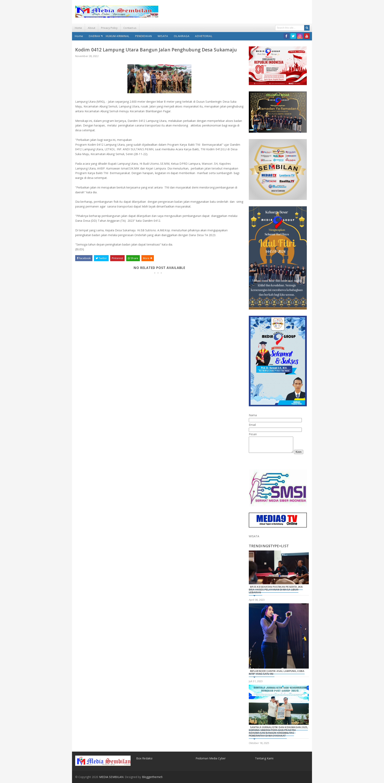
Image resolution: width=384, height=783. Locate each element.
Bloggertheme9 (152, 777)
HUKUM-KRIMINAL (118, 36)
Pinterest (117, 258)
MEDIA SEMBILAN (111, 777)
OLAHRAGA (181, 36)
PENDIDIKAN (143, 36)
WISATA (163, 36)
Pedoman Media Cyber (211, 758)
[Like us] (286, 36)
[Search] (307, 28)
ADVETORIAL (203, 36)
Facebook (84, 258)
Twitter (102, 258)
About (91, 28)
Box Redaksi (144, 758)
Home (78, 28)
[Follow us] (293, 36)
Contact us (129, 28)
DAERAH (94, 36)
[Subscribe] (307, 36)
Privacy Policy (109, 28)
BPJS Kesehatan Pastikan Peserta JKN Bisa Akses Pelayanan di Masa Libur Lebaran (276, 589)
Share (134, 258)
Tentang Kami (264, 758)
